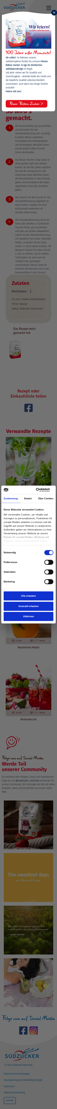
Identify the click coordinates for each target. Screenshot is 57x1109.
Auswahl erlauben (28, 606)
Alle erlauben (28, 595)
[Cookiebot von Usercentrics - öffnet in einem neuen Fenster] (40, 490)
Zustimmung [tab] (11, 498)
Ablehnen (28, 616)
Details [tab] (28, 498)
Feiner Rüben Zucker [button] (25, 103)
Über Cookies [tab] (45, 498)
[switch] (48, 562)
